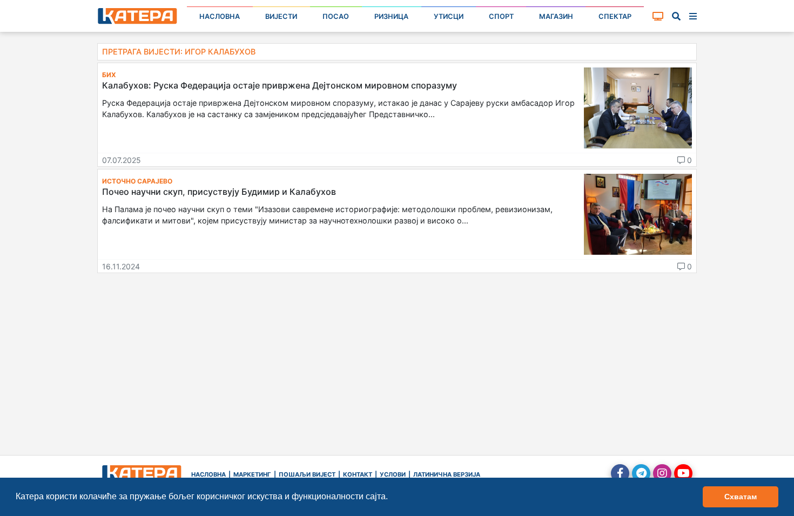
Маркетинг (252, 474)
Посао (335, 16)
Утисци (448, 16)
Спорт (501, 16)
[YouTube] (683, 473)
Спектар (614, 16)
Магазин (556, 16)
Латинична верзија (446, 474)
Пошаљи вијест (307, 474)
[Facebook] (620, 473)
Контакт (357, 474)
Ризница (391, 16)
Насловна (219, 16)
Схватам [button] (740, 496)
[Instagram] (662, 473)
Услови (393, 474)
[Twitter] (641, 473)
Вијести (281, 16)
